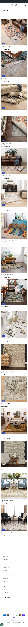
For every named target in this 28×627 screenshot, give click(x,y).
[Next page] (22, 541)
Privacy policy (8, 622)
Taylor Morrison (6, 592)
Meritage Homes (6, 589)
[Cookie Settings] (2, 624)
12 (19, 541)
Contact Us (5, 553)
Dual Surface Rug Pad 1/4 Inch (6, 46)
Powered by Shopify (15, 620)
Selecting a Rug (6, 578)
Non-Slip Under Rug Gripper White (7, 207)
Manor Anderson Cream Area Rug (7, 532)
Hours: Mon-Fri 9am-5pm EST (9, 601)
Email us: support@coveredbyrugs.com (11, 603)
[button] (2, 5)
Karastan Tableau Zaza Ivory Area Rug (7, 468)
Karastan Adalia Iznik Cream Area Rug (7, 500)
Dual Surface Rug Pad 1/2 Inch (6, 175)
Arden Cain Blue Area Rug (5, 306)
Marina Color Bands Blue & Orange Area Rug (9, 240)
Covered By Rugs (9, 620)
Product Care (5, 581)
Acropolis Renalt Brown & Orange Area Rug (8, 435)
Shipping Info (5, 556)
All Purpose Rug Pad (4, 78)
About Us (5, 550)
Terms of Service (6, 567)
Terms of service (14, 622)
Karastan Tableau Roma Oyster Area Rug (8, 371)
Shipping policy (21, 622)
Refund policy (22, 620)
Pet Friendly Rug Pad (4, 110)
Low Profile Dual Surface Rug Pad (7, 274)
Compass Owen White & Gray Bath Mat (8, 338)
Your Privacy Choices (14, 624)
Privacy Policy (5, 559)
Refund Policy (5, 570)
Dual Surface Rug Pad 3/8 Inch (6, 143)
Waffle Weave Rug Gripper (5, 403)
